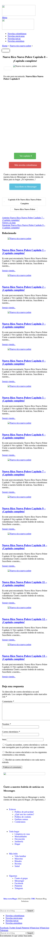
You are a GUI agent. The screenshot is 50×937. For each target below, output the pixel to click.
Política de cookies (23, 817)
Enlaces (12, 809)
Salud (17, 866)
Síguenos (13, 876)
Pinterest (18, 886)
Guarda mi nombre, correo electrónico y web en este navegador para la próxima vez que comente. (24, 746)
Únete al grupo (21, 878)
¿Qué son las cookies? (24, 814)
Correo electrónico (11, 732)
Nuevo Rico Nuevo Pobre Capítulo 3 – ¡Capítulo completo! (24, 325)
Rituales (18, 861)
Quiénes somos (21, 819)
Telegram (19, 888)
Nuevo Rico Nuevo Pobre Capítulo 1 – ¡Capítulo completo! (24, 252)
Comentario (8, 701)
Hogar (17, 844)
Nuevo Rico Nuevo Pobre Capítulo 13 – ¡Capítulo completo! (24, 657)
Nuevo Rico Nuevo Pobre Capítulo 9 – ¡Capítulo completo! (24, 510)
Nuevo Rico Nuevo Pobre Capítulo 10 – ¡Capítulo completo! (24, 547)
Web (4, 739)
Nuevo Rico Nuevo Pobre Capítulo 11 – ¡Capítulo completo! (24, 584)
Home (5, 46)
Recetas (18, 863)
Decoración (20, 839)
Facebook (19, 883)
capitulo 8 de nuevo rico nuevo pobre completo (24, 202)
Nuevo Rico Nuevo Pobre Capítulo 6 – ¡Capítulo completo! (24, 436)
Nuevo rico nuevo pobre (20, 46)
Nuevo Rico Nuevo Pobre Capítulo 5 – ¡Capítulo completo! (24, 399)
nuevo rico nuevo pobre (24, 209)
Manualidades (21, 836)
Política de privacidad (24, 812)
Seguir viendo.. (8, 270)
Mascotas (19, 858)
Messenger (19, 881)
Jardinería (19, 841)
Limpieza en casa (22, 834)
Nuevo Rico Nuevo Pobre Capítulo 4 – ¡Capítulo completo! (24, 362)
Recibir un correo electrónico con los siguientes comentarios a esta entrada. (24, 753)
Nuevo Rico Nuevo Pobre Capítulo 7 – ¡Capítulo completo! (24, 473)
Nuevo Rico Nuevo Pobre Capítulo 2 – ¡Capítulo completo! (24, 288)
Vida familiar (20, 856)
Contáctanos (20, 822)
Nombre (6, 724)
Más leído (13, 853)
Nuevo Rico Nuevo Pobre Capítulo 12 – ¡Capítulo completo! (24, 621)
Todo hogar (14, 831)
